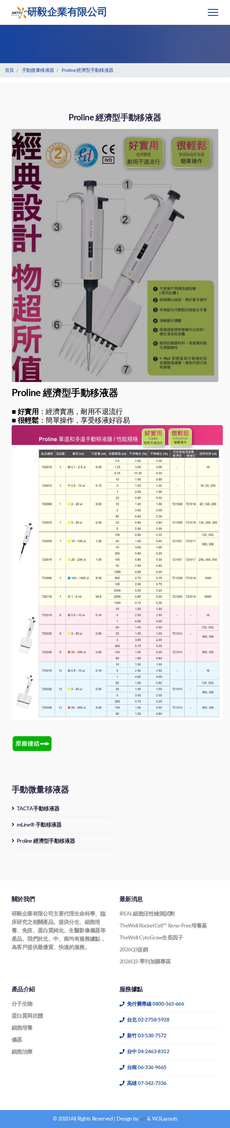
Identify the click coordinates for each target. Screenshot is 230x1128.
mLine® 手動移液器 (39, 825)
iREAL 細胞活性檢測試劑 (147, 914)
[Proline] (33, 743)
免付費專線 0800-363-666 (155, 1003)
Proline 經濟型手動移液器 (87, 70)
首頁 (9, 70)
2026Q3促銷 (133, 950)
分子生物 (22, 1004)
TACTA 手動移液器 (38, 809)
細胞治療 (22, 1052)
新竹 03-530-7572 (147, 1035)
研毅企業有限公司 (67, 12)
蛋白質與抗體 (27, 1016)
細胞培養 (22, 1028)
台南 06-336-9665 (147, 1067)
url (143, 1119)
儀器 (17, 1040)
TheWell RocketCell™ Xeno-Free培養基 (163, 926)
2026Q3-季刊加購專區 (145, 962)
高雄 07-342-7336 (147, 1083)
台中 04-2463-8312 (148, 1051)
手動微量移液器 (38, 70)
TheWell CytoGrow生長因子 (151, 938)
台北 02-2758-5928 (148, 1019)
